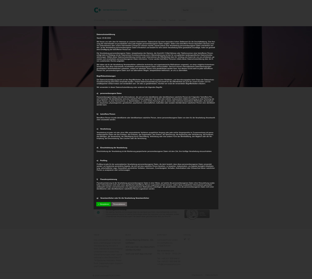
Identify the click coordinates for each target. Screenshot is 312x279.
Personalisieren (119, 204)
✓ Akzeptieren (103, 204)
